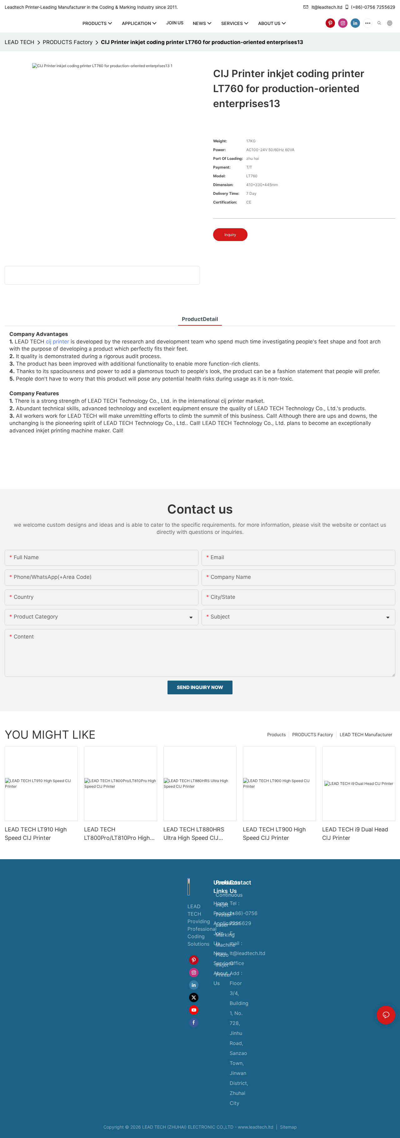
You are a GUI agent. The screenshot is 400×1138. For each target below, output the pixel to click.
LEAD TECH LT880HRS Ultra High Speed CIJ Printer (193, 834)
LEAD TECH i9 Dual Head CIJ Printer (355, 833)
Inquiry (230, 234)
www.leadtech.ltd (255, 1127)
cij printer (57, 341)
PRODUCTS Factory (67, 42)
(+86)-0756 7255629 (373, 7)
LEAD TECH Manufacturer (366, 734)
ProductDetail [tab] (200, 319)
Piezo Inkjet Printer (223, 965)
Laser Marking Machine (225, 935)
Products (276, 734)
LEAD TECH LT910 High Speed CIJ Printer (36, 833)
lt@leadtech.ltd (327, 7)
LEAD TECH (19, 42)
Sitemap (288, 1127)
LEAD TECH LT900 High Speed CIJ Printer (274, 833)
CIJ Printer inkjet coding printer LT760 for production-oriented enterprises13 (202, 42)
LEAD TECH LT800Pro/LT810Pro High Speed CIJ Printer (117, 834)
